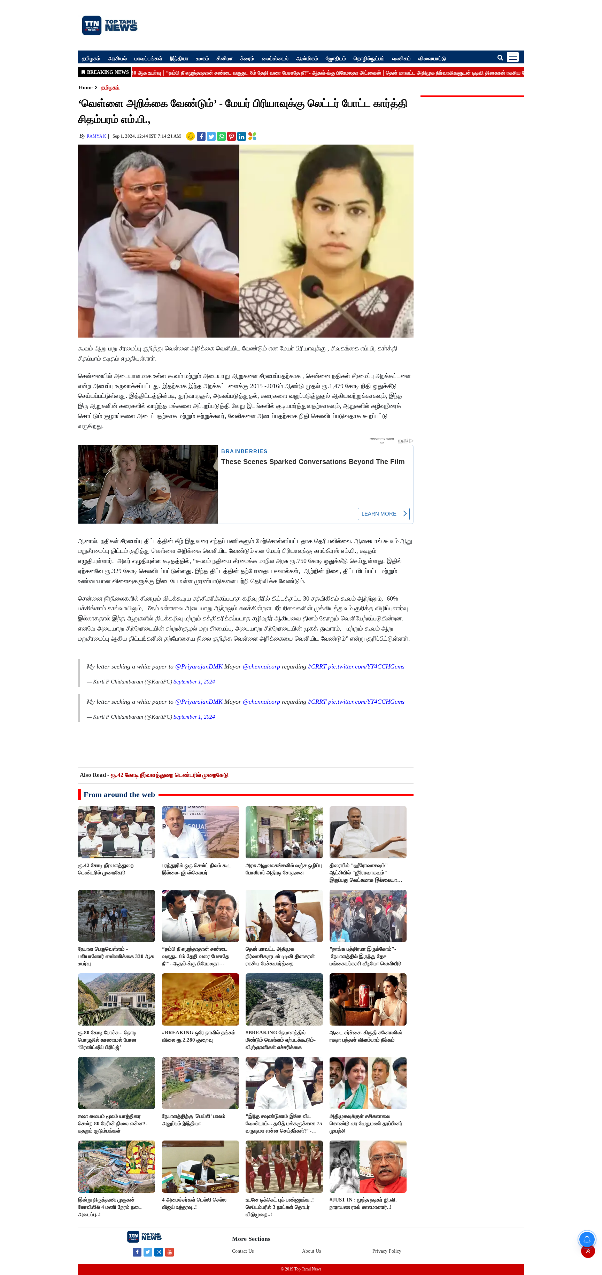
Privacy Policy (386, 1251)
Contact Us (243, 1251)
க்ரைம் (247, 58)
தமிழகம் (91, 58)
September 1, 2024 (194, 682)
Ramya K (96, 136)
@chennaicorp (261, 666)
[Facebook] (137, 1252)
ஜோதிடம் (336, 58)
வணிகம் (401, 58)
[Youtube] (169, 1252)
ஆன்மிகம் (307, 58)
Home (86, 87)
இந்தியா (179, 58)
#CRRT (317, 666)
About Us (311, 1251)
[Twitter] (148, 1252)
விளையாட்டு (432, 58)
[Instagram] (158, 1252)
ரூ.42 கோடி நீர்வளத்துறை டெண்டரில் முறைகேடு (170, 775)
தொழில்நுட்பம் (369, 58)
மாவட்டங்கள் (148, 58)
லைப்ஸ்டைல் (275, 58)
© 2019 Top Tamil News (301, 1269)
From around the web (119, 794)
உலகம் (202, 58)
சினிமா (225, 58)
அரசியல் (117, 58)
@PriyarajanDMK (199, 666)
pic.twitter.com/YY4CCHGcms (366, 666)
